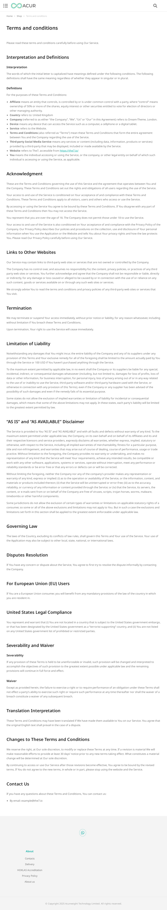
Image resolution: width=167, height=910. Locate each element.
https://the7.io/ (69, 150)
